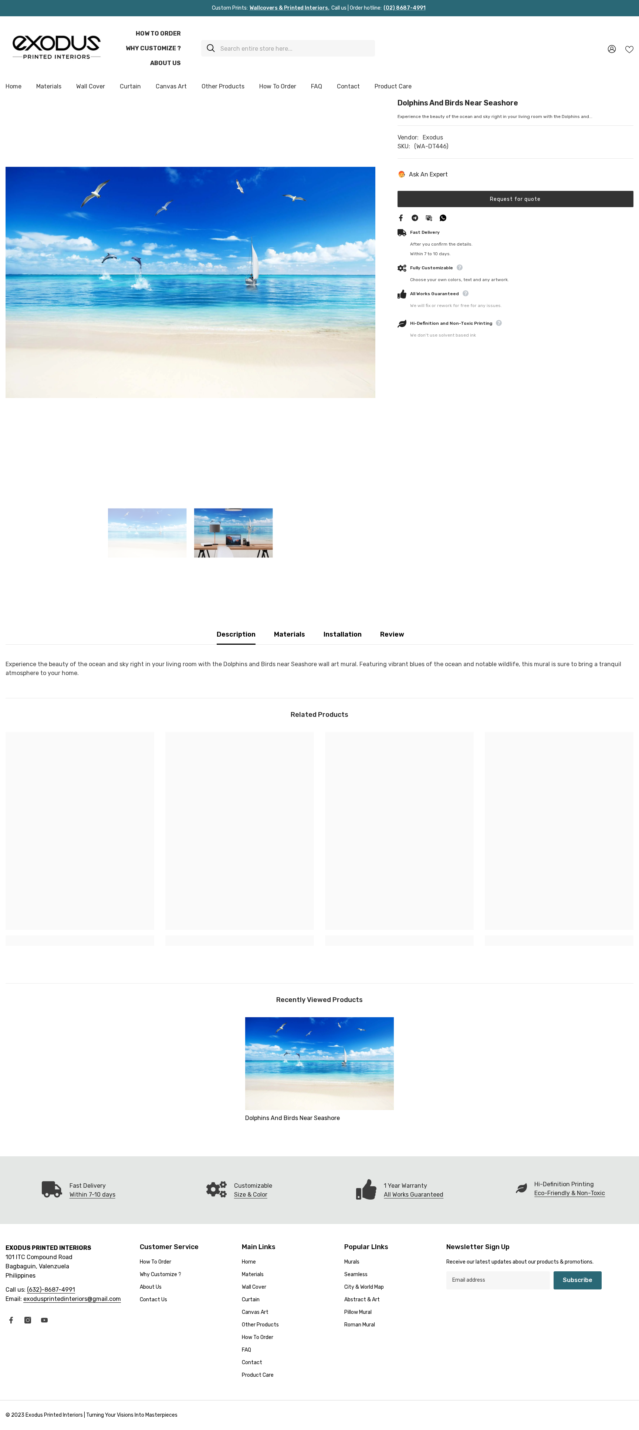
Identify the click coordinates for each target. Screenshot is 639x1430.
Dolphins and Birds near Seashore (292, 1118)
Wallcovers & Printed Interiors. (289, 8)
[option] (190, 282)
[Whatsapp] (443, 217)
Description (236, 634)
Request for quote (515, 199)
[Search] (288, 48)
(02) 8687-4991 (404, 8)
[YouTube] (44, 1320)
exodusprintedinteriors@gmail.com (72, 1298)
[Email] (429, 217)
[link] (80, 940)
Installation (343, 634)
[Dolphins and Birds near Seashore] (319, 1063)
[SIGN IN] (612, 48)
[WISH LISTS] (629, 49)
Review (392, 634)
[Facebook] (401, 217)
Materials (289, 634)
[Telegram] (415, 217)
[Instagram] (27, 1320)
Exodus (433, 137)
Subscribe (577, 1280)
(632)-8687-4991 (51, 1289)
